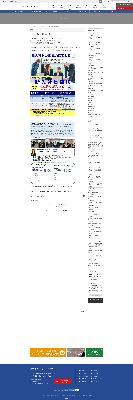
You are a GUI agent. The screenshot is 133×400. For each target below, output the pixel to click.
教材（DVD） (97, 11)
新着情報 (94, 370)
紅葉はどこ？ (91, 102)
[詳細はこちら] (95, 295)
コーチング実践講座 (94, 214)
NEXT (65, 210)
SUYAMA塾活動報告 (93, 192)
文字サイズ (96, 1)
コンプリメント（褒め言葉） (95, 231)
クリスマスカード (92, 98)
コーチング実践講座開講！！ (95, 227)
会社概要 (94, 376)
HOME (82, 370)
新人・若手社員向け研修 (20, 11)
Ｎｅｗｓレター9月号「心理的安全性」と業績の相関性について (95, 162)
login (129, 1)
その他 (90, 237)
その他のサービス (112, 11)
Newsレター (92, 149)
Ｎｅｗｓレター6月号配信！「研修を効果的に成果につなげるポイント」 (95, 185)
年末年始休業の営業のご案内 (95, 256)
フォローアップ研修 (93, 125)
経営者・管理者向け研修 (35, 11)
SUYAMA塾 (91, 188)
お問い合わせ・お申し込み (126, 8)
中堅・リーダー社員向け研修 (51, 11)
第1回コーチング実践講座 (94, 223)
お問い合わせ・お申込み (97, 300)
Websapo (66, 398)
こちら (69, 191)
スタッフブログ (96, 373)
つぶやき (91, 94)
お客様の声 (83, 378)
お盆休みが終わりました (94, 114)
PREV (50, 210)
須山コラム (91, 33)
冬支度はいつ (91, 106)
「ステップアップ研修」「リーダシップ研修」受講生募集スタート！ (95, 130)
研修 (90, 63)
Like (67, 390)
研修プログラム (84, 376)
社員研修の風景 (92, 260)
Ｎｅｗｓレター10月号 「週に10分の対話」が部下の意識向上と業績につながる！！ (95, 155)
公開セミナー (83, 381)
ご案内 (90, 116)
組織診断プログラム (82, 11)
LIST (57, 210)
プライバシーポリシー (97, 378)
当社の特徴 (83, 373)
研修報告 (90, 121)
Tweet (72, 390)
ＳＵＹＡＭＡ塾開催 (93, 207)
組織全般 (66, 11)
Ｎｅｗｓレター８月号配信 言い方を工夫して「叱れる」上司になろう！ (95, 178)
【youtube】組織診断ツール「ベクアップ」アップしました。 (95, 137)
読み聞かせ (91, 110)
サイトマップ (95, 381)
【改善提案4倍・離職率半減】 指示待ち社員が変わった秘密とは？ (95, 85)
